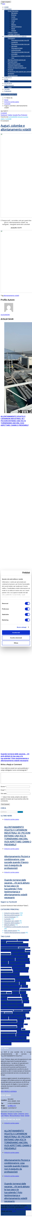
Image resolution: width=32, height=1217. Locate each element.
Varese (13, 31)
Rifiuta (16, 643)
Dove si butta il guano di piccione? (14, 973)
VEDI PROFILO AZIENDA (9, 1091)
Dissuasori (11, 38)
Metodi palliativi (9, 925)
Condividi (4, 113)
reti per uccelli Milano (21, 1012)
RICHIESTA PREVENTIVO (9, 94)
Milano (13, 25)
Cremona (14, 19)
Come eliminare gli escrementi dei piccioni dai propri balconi (15, 956)
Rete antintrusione (10, 931)
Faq (9, 81)
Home (6, 100)
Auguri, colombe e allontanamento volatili (16, 127)
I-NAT (14, 1211)
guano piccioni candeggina (13, 985)
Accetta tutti (16, 632)
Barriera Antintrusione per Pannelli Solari (17, 61)
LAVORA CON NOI (14, 34)
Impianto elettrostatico (12, 923)
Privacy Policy (10, 1209)
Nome (3, 787)
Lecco (13, 21)
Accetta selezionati (16, 637)
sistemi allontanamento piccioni (12, 1022)
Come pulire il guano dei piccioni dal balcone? (15, 964)
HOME (6, 7)
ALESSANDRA (12, 117)
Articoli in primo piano (11, 102)
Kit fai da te (8, 83)
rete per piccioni (18, 1010)
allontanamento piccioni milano (15, 942)
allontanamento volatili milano (9, 948)
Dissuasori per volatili (11, 921)
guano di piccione (8, 980)
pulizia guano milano (15, 999)
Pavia (13, 29)
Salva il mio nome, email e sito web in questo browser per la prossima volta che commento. (14, 799)
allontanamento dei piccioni (9, 940)
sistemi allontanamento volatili (12, 1027)
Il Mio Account (9, 85)
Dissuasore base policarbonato (16, 49)
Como (13, 17)
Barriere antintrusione (11, 915)
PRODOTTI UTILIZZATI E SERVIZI (15, 36)
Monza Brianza (16, 27)
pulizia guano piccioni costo (15, 1000)
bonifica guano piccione (24, 947)
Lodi (12, 23)
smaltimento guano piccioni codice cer (15, 1036)
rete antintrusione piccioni (7, 1010)
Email (3, 790)
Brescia (13, 15)
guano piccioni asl (10, 983)
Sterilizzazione (13, 75)
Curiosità (7, 104)
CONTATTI (8, 77)
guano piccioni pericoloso (14, 988)
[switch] (27, 609)
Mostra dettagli (21, 627)
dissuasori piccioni (7, 971)
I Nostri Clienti (12, 32)
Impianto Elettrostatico (15, 66)
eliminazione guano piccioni (15, 977)
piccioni (15, 992)
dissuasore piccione (6, 968)
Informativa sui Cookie (23, 1209)
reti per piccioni (8, 1012)
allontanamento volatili (11, 295)
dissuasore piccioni (20, 968)
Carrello (7, 89)
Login (10, 87)
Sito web (3, 793)
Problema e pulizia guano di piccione (16, 927)
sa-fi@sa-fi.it (12, 1106)
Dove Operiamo (13, 11)
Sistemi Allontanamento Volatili (14, 933)
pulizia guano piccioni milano (15, 1003)
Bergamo (14, 13)
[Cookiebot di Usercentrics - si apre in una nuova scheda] (22, 573)
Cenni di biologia (9, 917)
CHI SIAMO (8, 9)
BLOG (6, 79)
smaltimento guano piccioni (15, 1033)
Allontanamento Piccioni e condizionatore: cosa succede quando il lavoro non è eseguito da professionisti (17, 862)
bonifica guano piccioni (13, 950)
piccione (9, 993)
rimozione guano (17, 1018)
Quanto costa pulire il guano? (16, 1008)
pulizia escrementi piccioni (13, 994)
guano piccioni (22, 980)
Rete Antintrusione (14, 64)
